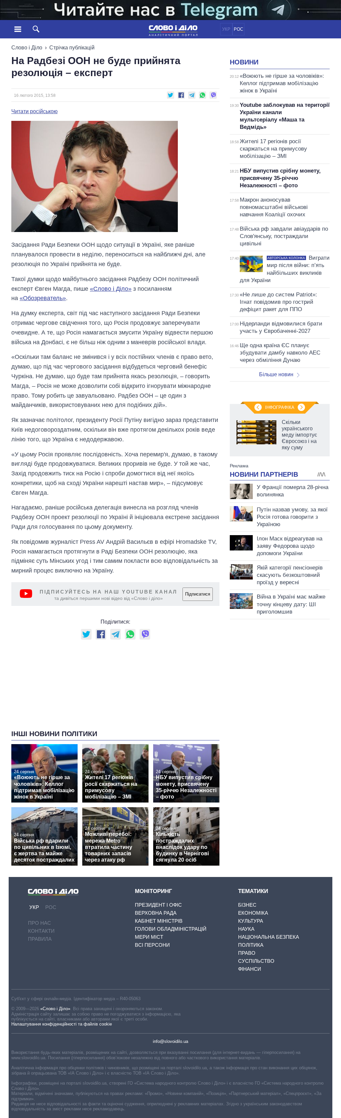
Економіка (253, 913)
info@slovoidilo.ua (170, 1041)
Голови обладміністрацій (170, 929)
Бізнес (247, 905)
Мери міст (149, 937)
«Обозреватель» (43, 298)
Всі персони (152, 945)
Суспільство (256, 961)
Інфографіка (279, 407)
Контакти (41, 931)
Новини (244, 62)
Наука (246, 929)
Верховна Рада (155, 913)
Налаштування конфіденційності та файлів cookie (61, 1024)
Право (246, 953)
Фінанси (249, 969)
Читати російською (34, 111)
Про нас (39, 923)
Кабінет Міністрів (158, 921)
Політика (250, 945)
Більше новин (276, 374)
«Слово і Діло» (55, 1008)
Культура (250, 921)
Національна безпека (268, 937)
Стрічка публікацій (72, 47)
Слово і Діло (26, 47)
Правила (40, 939)
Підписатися (197, 594)
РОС (238, 29)
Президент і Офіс (158, 905)
